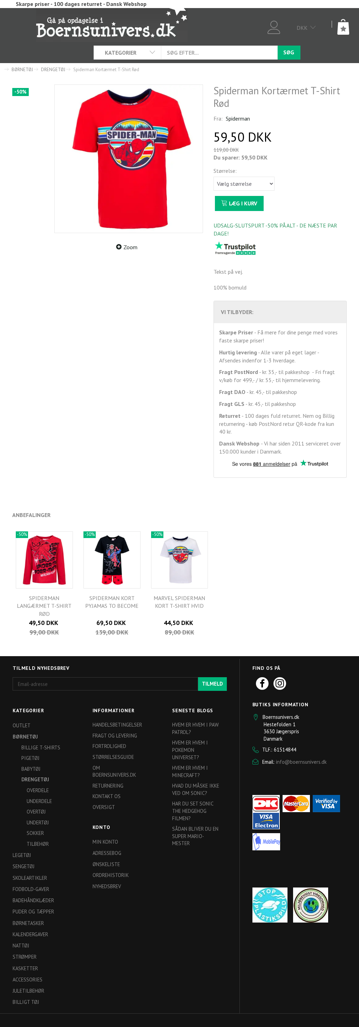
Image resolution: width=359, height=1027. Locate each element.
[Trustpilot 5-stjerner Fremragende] (235, 247)
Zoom (130, 247)
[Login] (274, 26)
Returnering (108, 785)
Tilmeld (212, 683)
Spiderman (238, 118)
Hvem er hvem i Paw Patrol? (195, 728)
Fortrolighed (109, 746)
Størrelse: (225, 170)
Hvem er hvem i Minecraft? (190, 771)
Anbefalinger (31, 514)
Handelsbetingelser (117, 724)
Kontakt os (107, 796)
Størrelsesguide (113, 757)
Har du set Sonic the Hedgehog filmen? (192, 810)
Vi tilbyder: (237, 311)
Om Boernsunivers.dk (114, 771)
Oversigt (104, 807)
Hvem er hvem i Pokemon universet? (190, 749)
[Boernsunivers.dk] (112, 24)
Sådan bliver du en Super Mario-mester (195, 835)
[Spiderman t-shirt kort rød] (128, 158)
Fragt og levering (115, 735)
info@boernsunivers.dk (301, 762)
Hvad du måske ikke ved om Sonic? (195, 789)
